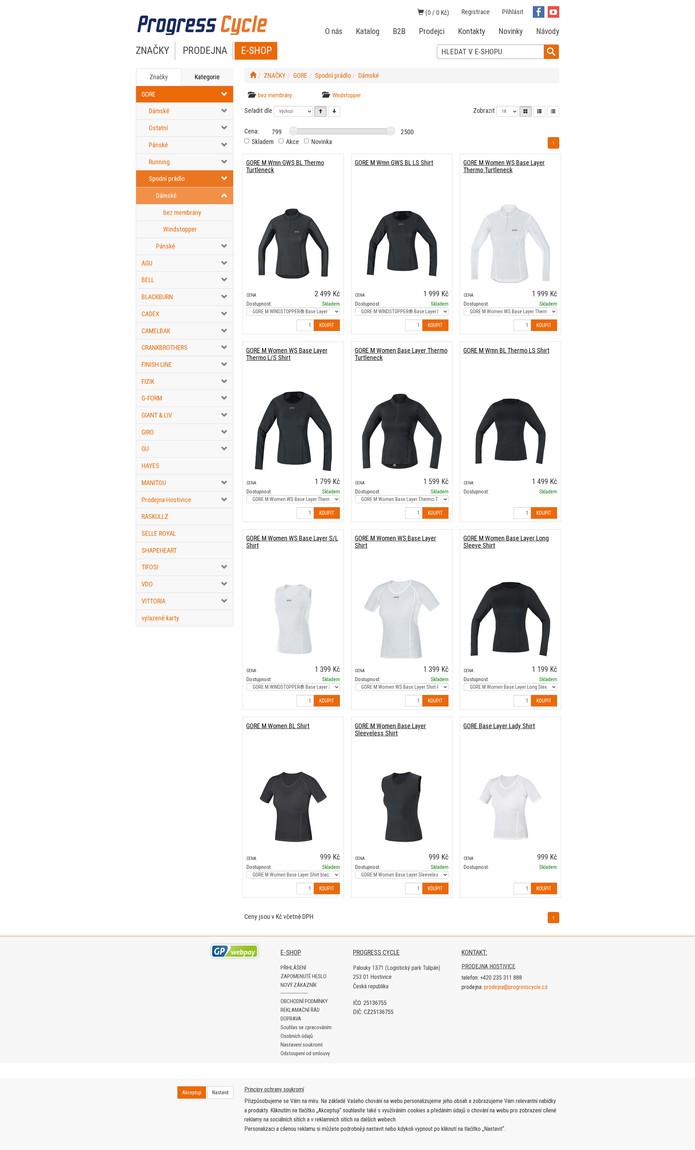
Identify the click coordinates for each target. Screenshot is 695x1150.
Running (159, 162)
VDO (147, 584)
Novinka (321, 141)
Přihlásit (512, 12)
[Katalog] (525, 111)
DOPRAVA (291, 1018)
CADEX (150, 314)
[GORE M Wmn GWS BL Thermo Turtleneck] (293, 243)
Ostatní (158, 128)
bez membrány (182, 212)
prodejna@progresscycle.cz (516, 987)
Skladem (263, 141)
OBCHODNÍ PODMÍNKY (304, 1001)
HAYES (150, 466)
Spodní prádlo (167, 178)
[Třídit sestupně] (334, 111)
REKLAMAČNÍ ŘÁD (300, 1010)
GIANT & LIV (157, 415)
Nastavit (220, 1092)
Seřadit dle (258, 110)
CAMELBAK (156, 331)
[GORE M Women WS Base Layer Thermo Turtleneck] (510, 243)
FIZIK (148, 381)
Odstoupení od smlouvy (305, 1053)
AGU (147, 263)
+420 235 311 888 (501, 977)
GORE (149, 94)
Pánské (158, 145)
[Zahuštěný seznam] (553, 111)
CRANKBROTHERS (165, 347)
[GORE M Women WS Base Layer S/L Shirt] (293, 618)
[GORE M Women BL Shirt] (293, 806)
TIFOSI (150, 567)
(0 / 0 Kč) (436, 12)
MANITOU (154, 483)
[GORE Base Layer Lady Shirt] (510, 806)
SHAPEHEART (159, 550)
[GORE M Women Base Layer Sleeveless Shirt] (402, 806)
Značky (158, 77)
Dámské (159, 111)
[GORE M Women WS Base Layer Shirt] (402, 618)
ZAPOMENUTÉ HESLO (304, 976)
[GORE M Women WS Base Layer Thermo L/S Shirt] (293, 431)
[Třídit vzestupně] (320, 111)
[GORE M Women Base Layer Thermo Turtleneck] (402, 431)
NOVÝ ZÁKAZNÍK (299, 985)
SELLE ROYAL (159, 533)
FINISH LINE (157, 364)
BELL (148, 280)
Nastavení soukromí (302, 1044)
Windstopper (180, 229)
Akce (292, 141)
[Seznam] (539, 111)
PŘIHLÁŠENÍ (293, 967)
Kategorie (207, 77)
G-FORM (152, 398)
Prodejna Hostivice (166, 500)
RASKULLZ (155, 516)
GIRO (148, 432)
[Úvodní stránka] (253, 75)
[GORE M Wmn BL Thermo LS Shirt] (510, 431)
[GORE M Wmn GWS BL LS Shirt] (402, 243)
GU (145, 449)
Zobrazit (484, 110)
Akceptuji (191, 1092)
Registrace (476, 12)
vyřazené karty (160, 618)
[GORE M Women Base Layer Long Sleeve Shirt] (510, 618)
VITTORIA (153, 601)
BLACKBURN (157, 297)
